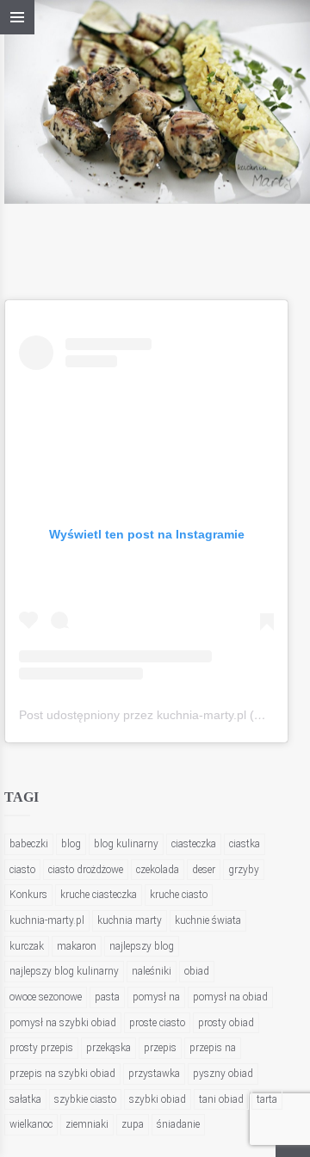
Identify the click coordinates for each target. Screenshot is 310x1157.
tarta (267, 1099)
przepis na (212, 1048)
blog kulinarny (126, 844)
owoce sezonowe (45, 997)
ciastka (244, 844)
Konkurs (28, 895)
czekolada (157, 870)
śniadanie (178, 1124)
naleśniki (151, 971)
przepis (160, 1048)
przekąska (108, 1048)
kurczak (26, 946)
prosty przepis (41, 1048)
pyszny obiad (223, 1074)
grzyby (243, 870)
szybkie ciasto (85, 1099)
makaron (76, 946)
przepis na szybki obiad (62, 1074)
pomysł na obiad (230, 997)
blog (71, 844)
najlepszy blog (141, 946)
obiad (196, 971)
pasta (107, 997)
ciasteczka (193, 844)
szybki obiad (157, 1099)
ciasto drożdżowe (85, 870)
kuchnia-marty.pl (46, 920)
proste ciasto (157, 1023)
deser (203, 870)
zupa (132, 1124)
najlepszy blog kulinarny (64, 971)
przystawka (154, 1074)
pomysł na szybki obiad (62, 1023)
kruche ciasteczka (98, 895)
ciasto (22, 870)
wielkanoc (31, 1124)
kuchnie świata (208, 920)
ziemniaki (86, 1124)
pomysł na (156, 997)
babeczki (28, 844)
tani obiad (221, 1099)
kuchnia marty (129, 920)
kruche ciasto (179, 895)
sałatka (25, 1099)
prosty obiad (226, 1023)
